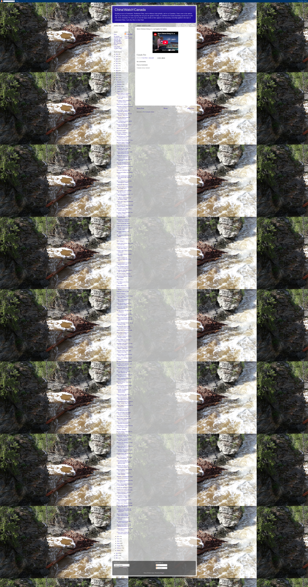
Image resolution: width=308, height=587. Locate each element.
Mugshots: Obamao (121, 429)
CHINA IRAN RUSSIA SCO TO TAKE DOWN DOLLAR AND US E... (124, 319)
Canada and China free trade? (123, 225)
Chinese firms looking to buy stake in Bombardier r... (125, 529)
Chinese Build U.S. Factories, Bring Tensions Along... (123, 93)
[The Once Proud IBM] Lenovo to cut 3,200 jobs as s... (124, 386)
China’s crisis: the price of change (124, 503)
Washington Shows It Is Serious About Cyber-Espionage (124, 368)
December (119, 82)
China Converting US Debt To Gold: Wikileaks (124, 473)
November (119, 84)
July (118, 536)
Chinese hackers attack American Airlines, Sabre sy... (124, 354)
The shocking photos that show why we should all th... (124, 521)
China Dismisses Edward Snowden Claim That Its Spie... (125, 426)
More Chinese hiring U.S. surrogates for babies (123, 333)
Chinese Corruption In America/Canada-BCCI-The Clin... (124, 259)
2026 (117, 54)
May (118, 541)
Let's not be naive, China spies (124, 238)
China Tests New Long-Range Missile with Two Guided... (124, 413)
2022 (117, 63)
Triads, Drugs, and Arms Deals (124, 146)
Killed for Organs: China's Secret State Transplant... (124, 470)
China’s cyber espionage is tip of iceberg (124, 358)
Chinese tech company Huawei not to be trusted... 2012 (125, 484)
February (119, 548)
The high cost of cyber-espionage (124, 361)
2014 (117, 553)
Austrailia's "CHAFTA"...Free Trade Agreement (124, 133)
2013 (117, 555)
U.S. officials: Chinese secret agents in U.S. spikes (123, 496)
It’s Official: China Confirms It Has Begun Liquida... (124, 198)
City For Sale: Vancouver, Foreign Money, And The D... (124, 506)
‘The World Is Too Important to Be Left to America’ (125, 205)
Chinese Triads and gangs (122, 128)
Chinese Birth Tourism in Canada (124, 330)
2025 (117, 56)
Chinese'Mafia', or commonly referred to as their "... (123, 340)
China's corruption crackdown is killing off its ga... (124, 379)
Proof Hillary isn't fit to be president (123, 282)
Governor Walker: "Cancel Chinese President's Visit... (125, 296)
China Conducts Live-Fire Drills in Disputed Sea (125, 405)
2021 (117, 66)
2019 (117, 70)
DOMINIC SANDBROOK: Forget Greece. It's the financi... (125, 477)
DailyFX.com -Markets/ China (124, 104)
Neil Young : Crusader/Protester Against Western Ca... (124, 439)
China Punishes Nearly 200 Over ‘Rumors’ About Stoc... (124, 114)
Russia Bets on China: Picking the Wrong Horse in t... (125, 375)
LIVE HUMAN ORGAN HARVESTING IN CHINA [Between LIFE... (124, 462)
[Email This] (158, 58)
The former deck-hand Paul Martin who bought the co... (125, 187)
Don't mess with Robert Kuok (123, 170)
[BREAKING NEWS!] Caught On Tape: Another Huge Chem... (125, 402)
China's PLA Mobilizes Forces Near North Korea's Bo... (124, 398)
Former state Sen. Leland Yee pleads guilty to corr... (123, 148)
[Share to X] (161, 58)
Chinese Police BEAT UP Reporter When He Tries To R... (125, 446)
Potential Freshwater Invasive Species (123, 288)
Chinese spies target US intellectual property (125, 202)
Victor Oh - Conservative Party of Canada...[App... (124, 228)
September (119, 89)
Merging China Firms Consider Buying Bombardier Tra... (124, 525)
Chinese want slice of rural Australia (123, 518)
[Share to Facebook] (163, 58)
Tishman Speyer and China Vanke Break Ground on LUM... (124, 152)
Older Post (190, 108)
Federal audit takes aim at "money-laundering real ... (125, 307)
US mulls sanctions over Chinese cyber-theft (124, 97)
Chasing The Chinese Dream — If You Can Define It (125, 194)
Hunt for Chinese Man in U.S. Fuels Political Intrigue (123, 514)
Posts (158, 565)
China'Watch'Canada (130, 10)
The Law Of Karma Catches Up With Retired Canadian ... (124, 181)
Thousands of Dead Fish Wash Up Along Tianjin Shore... (125, 107)
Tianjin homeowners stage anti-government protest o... (124, 492)
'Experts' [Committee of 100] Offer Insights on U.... (125, 167)
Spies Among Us (120, 241)
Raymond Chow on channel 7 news (125, 140)
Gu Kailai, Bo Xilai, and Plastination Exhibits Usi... (123, 466)
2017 (117, 75)
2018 (117, 73)
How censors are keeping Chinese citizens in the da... (124, 209)
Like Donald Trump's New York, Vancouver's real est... (124, 435)
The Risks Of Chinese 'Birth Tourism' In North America (123, 327)
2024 (117, 59)
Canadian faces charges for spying (124, 490)
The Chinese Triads (121, 130)
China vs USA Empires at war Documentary (124, 300)
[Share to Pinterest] (164, 58)
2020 (117, 68)
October (119, 86)
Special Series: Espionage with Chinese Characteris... (124, 419)
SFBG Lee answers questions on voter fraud (124, 159)
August (119, 91)
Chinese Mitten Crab (121, 285)
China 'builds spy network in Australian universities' (123, 422)
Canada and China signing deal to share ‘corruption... (124, 270)
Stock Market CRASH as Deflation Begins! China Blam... (125, 347)
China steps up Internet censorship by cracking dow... (125, 481)
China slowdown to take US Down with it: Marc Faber (124, 314)
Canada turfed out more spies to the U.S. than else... (125, 243)
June (118, 538)
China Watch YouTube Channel (118, 47)
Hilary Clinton (120, 279)
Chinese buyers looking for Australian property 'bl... (123, 532)
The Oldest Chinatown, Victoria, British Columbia (124, 336)
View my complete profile (128, 37)
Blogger (162, 573)
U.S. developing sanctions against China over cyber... (124, 121)
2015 (117, 80)
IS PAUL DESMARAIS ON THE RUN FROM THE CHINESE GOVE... (124, 177)
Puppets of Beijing (121, 293)
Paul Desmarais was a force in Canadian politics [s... (123, 137)
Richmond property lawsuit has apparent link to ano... (124, 263)
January (119, 550)
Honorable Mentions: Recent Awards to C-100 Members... (124, 163)
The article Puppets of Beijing (123, 274)
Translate (125, 567)
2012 (117, 558)
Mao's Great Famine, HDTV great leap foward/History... (124, 457)
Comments (159, 568)
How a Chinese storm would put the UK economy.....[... (124, 191)
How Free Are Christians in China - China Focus (124, 443)
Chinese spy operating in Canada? (124, 487)
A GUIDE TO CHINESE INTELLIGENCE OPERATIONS (122, 390)
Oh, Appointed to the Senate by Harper (124, 235)
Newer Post (140, 108)
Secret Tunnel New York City (123, 416)
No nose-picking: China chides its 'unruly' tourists (124, 432)
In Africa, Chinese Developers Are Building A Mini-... (125, 213)
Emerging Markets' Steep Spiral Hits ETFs (124, 382)
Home (166, 108)
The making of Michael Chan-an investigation (124, 276)
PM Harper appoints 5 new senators (123, 232)
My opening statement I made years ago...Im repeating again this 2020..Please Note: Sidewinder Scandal (118, 40)
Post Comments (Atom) (148, 112)
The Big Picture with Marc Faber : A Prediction (125, 311)
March (118, 545)
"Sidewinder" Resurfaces (122, 184)
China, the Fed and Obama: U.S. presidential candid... (124, 303)
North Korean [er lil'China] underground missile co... (123, 409)
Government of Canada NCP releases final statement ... (123, 220)
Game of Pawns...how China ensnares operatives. (123, 395)
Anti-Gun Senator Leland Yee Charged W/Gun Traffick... (123, 143)
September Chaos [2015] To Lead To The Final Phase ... (124, 344)
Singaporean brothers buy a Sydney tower (125, 173)
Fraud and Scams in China (123, 291)
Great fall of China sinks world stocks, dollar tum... (124, 351)
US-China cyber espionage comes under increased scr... (124, 364)
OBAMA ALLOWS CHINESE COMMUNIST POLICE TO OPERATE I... (124, 510)
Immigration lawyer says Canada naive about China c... (124, 247)
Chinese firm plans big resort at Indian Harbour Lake (124, 125)
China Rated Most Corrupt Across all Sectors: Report (125, 450)
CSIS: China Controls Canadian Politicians (124, 254)
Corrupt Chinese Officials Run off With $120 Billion (124, 454)
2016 (117, 77)
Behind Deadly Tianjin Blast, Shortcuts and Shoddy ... (123, 110)
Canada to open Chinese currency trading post (124, 251)
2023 (117, 61)
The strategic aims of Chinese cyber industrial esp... (123, 371)
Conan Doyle (129, 34)
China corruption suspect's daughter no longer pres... (123, 267)
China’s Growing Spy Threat (123, 223)
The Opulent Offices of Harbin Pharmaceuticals (124, 216)
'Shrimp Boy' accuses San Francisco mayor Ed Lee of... (124, 156)
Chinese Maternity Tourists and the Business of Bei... (125, 323)
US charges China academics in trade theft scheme (124, 101)
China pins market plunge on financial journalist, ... (123, 118)
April (118, 543)
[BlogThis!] (159, 58)
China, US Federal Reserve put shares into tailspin (124, 500)
